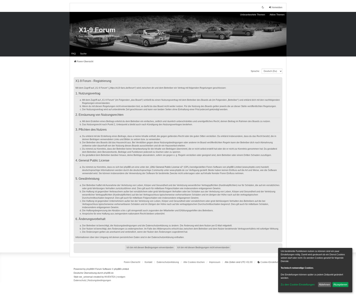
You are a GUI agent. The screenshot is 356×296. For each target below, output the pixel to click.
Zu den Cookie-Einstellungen (298, 284)
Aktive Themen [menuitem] (277, 14)
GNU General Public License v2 (166, 167)
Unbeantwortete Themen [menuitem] (252, 14)
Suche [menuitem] (83, 53)
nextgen (121, 277)
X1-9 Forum (97, 30)
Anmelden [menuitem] (277, 7)
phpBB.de (109, 273)
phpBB (89, 269)
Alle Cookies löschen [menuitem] (194, 262)
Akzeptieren (340, 284)
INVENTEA (110, 277)
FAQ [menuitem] (73, 53)
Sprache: (255, 71)
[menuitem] (168, 262)
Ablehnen (324, 284)
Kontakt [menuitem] (148, 262)
